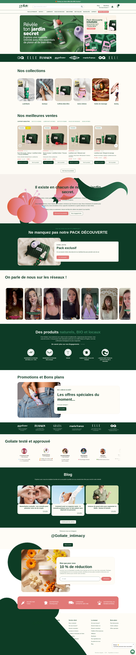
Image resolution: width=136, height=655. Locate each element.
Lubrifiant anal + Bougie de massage (104, 153)
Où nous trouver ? (104, 7)
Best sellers (78, 11)
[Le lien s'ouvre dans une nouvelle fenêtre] (31, 455)
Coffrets (93, 11)
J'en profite (62, 409)
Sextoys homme (36, 121)
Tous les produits (32, 11)
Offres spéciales (103, 11)
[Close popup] (133, 644)
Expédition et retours (113, 652)
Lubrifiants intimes (49, 121)
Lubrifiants (50, 11)
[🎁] (100, 43)
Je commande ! (63, 257)
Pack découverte (114, 623)
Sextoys (41, 11)
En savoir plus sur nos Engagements (65, 344)
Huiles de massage (74, 121)
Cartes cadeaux (114, 625)
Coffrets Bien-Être (23, 121)
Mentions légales (99, 652)
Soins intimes (69, 11)
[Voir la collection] (52, 33)
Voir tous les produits (68, 170)
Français (45, 651)
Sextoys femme (62, 121)
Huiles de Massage (59, 11)
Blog (98, 5)
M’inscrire (106, 578)
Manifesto (106, 5)
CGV (106, 652)
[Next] (129, 303)
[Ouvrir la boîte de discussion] (132, 650)
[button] (118, 90)
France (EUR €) (35, 650)
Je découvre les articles (68, 522)
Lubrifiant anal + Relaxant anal (77, 153)
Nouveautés (86, 11)
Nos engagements (76, 213)
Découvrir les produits (61, 213)
